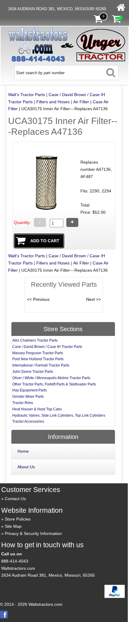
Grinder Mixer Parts (28, 396)
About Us (26, 466)
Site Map (13, 526)
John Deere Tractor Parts (32, 372)
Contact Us (15, 498)
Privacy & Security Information (33, 533)
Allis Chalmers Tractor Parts (35, 340)
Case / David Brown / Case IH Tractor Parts (47, 347)
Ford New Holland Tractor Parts (38, 359)
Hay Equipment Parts (29, 390)
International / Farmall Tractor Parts (40, 365)
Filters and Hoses (53, 101)
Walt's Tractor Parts (26, 94)
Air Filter (81, 101)
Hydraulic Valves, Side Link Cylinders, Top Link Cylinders (58, 415)
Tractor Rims (22, 403)
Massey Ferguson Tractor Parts (37, 353)
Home (23, 451)
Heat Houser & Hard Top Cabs (37, 409)
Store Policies (18, 519)
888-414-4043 (14, 561)
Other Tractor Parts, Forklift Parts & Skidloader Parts (54, 384)
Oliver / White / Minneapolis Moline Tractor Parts (51, 378)
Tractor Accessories (28, 421)
